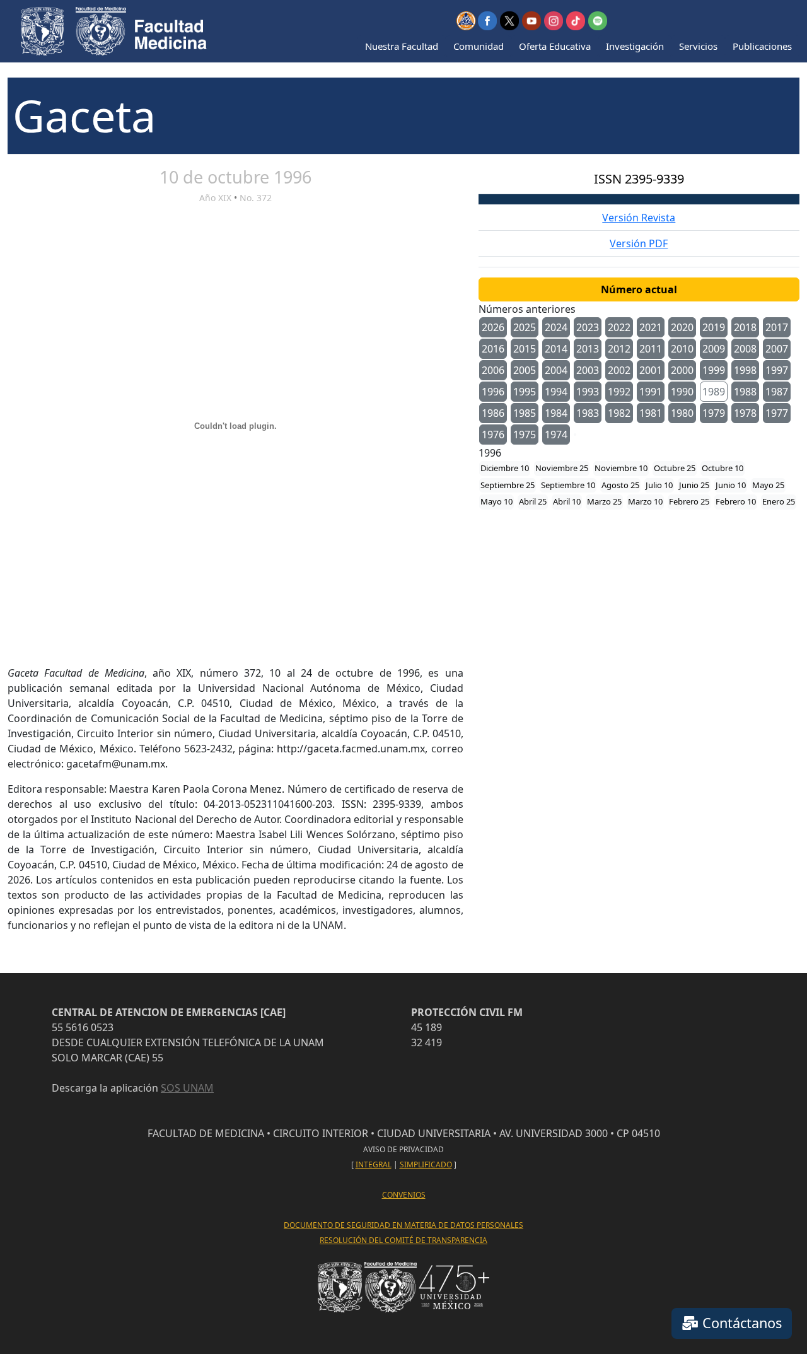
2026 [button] (493, 327)
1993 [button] (587, 392)
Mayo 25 (768, 485)
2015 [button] (524, 349)
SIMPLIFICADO (426, 1164)
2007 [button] (776, 349)
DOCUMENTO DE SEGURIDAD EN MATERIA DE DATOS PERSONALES (403, 1225)
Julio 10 (659, 485)
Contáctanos (740, 1323)
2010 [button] (682, 349)
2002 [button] (619, 370)
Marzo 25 (604, 501)
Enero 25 (778, 501)
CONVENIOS (404, 1194)
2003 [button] (587, 370)
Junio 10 (731, 485)
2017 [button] (776, 327)
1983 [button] (587, 413)
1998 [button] (745, 370)
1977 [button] (776, 413)
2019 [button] (713, 327)
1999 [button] (713, 370)
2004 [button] (556, 370)
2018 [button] (745, 327)
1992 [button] (619, 392)
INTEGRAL (374, 1164)
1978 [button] (745, 413)
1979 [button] (713, 413)
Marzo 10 (645, 501)
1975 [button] (524, 434)
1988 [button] (745, 392)
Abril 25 (533, 501)
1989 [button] (713, 392)
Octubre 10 (722, 468)
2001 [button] (650, 370)
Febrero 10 (736, 501)
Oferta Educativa (555, 46)
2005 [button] (524, 370)
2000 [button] (682, 370)
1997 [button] (776, 370)
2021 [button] (650, 327)
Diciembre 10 (504, 468)
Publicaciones (762, 46)
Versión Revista (638, 218)
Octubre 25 (674, 468)
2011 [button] (650, 349)
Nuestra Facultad (401, 46)
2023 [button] (587, 327)
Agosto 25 (620, 485)
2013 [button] (587, 349)
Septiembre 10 (568, 485)
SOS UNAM (187, 1088)
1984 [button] (556, 413)
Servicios (698, 46)
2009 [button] (713, 349)
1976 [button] (493, 434)
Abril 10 (567, 501)
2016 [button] (493, 349)
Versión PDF (639, 243)
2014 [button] (556, 349)
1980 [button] (682, 413)
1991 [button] (650, 392)
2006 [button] (493, 370)
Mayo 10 (496, 501)
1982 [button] (619, 413)
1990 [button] (682, 392)
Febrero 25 (689, 501)
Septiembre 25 (507, 485)
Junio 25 (694, 485)
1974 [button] (556, 434)
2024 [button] (556, 327)
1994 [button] (556, 392)
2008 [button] (745, 349)
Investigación (635, 46)
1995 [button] (524, 392)
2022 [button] (619, 327)
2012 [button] (619, 349)
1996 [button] (493, 392)
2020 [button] (682, 327)
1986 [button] (493, 413)
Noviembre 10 (621, 468)
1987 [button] (776, 392)
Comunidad (478, 46)
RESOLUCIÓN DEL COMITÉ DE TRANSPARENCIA (403, 1240)
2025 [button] (524, 327)
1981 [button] (650, 413)
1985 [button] (524, 413)
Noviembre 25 (561, 468)
